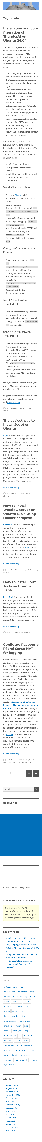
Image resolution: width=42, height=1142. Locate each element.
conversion (9, 997)
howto (27, 408)
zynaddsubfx (10, 1065)
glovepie (18, 1006)
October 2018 (12, 1127)
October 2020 (12, 1098)
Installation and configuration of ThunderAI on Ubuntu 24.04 (20, 34)
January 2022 (12, 1092)
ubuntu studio (21, 1050)
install (28, 493)
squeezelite (26, 1045)
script (17, 1040)
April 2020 (10, 1101)
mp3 (27, 1031)
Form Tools (8, 597)
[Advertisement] (21, 835)
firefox (27, 1001)
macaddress (24, 1021)
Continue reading (11, 487)
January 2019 (12, 1124)
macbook (8, 1026)
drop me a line (13, 402)
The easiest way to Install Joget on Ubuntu (19, 424)
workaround (21, 1060)
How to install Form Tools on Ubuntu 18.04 (20, 586)
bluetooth (22, 992)
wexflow (6, 572)
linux (14, 1011)
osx (20, 1036)
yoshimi (33, 1060)
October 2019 (12, 1108)
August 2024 (11, 1088)
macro (19, 1026)
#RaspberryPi (29, 760)
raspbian (12, 762)
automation (9, 992)
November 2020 (13, 1095)
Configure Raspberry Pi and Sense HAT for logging (21, 649)
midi (26, 1026)
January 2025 (12, 1085)
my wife (9, 734)
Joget (5, 435)
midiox (7, 1031)
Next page (36, 776)
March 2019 (11, 1117)
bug (32, 992)
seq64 (26, 1040)
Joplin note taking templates (19, 961)
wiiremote (26, 1055)
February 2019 (12, 1121)
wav (6, 1055)
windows (8, 1060)
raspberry (28, 1036)
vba (32, 1050)
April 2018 (10, 1130)
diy (26, 997)
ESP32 (33, 997)
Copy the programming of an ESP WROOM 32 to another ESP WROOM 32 (22, 947)
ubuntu (6, 411)
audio (22, 987)
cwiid (19, 997)
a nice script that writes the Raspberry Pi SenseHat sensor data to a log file (20, 705)
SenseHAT (28, 762)
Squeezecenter (11, 1045)
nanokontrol (10, 1036)
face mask (16, 1001)
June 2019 (10, 1111)
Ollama (18, 195)
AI (23, 408)
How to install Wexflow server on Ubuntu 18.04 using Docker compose (19, 512)
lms (21, 1011)
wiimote (14, 1055)
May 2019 (10, 1114)
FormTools (24, 632)
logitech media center (14, 1016)
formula (7, 1006)
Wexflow (7, 525)
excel (6, 1001)
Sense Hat (20, 762)
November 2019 (13, 1105)
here (27, 547)
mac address (10, 1021)
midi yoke (18, 1031)
